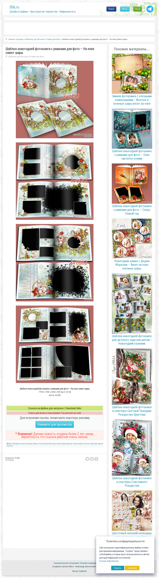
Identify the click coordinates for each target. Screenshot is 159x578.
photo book (93, 444)
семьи (75, 444)
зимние (29, 444)
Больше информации (109, 561)
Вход (137, 9)
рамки (23, 444)
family (87, 444)
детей (46, 444)
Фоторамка (16, 444)
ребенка (36, 444)
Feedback (83, 571)
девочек (70, 444)
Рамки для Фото (37, 56)
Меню (124, 9)
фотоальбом (61, 444)
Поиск (111, 9)
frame (41, 444)
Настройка (132, 568)
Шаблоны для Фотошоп (18, 56)
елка (11, 446)
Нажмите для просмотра (55, 424)
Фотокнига (53, 444)
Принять (117, 568)
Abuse (74, 571)
